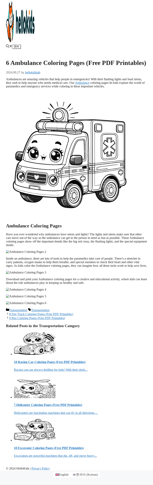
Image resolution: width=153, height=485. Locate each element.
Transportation (18, 310)
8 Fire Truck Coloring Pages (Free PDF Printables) (41, 314)
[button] (9, 46)
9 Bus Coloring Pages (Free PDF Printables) (37, 318)
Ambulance (82, 82)
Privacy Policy (40, 468)
